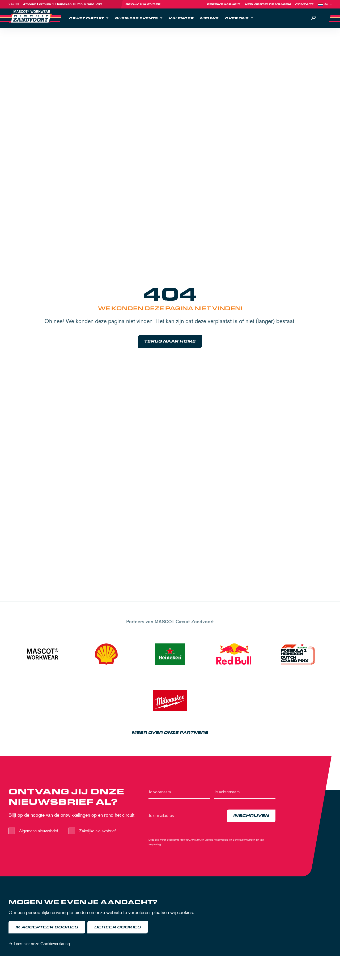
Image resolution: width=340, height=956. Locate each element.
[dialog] (170, 924)
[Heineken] (170, 654)
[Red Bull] (233, 654)
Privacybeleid (221, 839)
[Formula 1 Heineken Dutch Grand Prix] (297, 654)
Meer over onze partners (170, 732)
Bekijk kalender (142, 4)
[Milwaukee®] (170, 701)
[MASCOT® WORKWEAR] (42, 654)
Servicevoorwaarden (244, 839)
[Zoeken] (313, 18)
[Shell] (106, 654)
